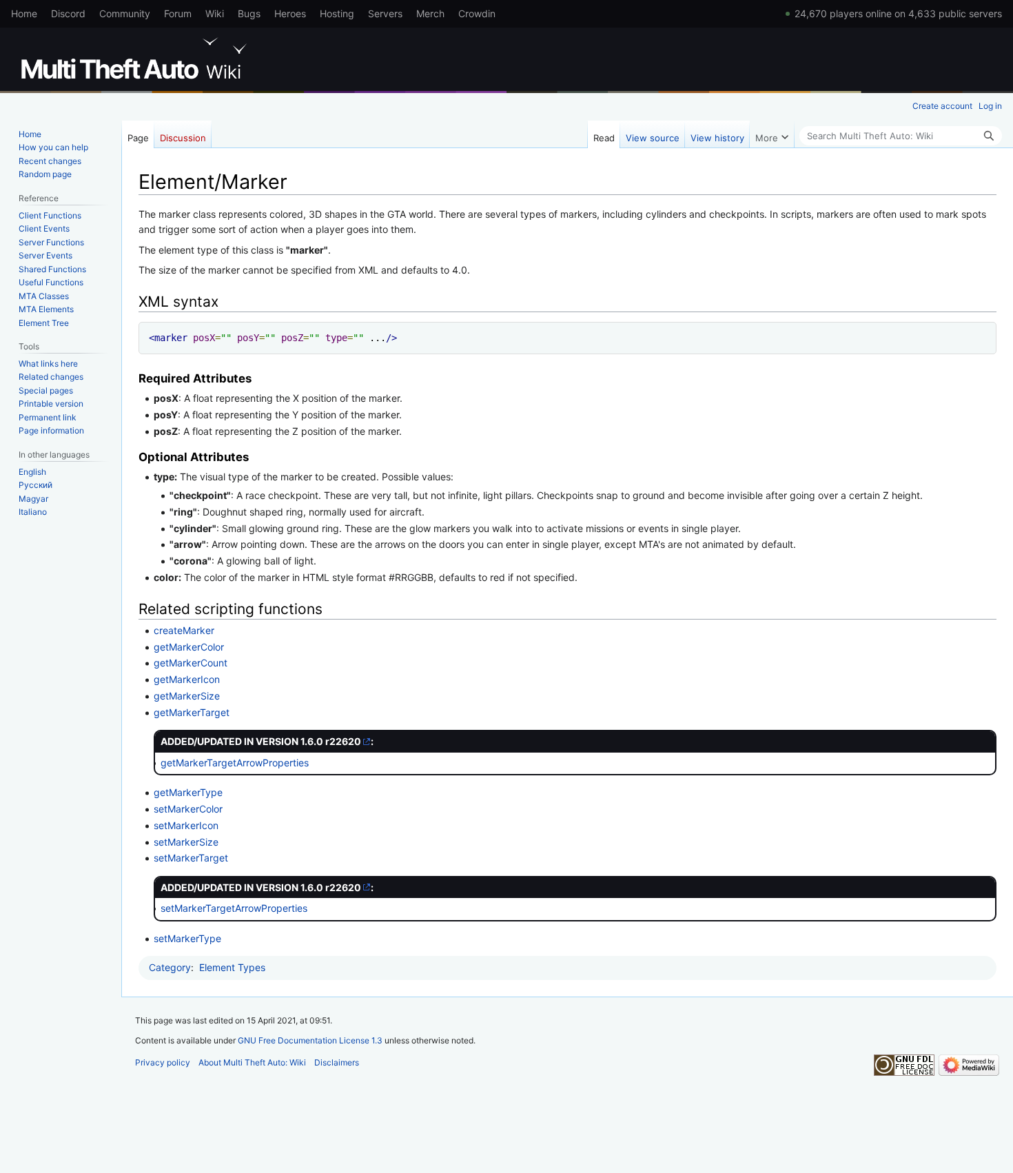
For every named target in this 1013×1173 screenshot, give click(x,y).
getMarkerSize (187, 696)
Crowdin (476, 13)
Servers (385, 13)
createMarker (184, 630)
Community (124, 13)
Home (24, 13)
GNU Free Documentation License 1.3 (310, 1040)
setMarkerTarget (191, 858)
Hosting (337, 13)
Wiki (214, 13)
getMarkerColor (189, 647)
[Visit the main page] (136, 58)
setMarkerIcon (186, 825)
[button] (772, 134)
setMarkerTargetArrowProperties (234, 908)
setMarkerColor (188, 809)
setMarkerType (187, 938)
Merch (430, 13)
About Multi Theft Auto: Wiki (252, 1062)
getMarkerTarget (191, 712)
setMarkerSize (186, 842)
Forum (178, 13)
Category (170, 967)
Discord (68, 13)
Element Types (232, 967)
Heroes (290, 13)
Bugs (249, 13)
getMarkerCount (190, 663)
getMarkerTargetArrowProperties (235, 762)
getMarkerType (188, 792)
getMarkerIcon (187, 679)
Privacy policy (162, 1062)
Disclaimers (336, 1062)
